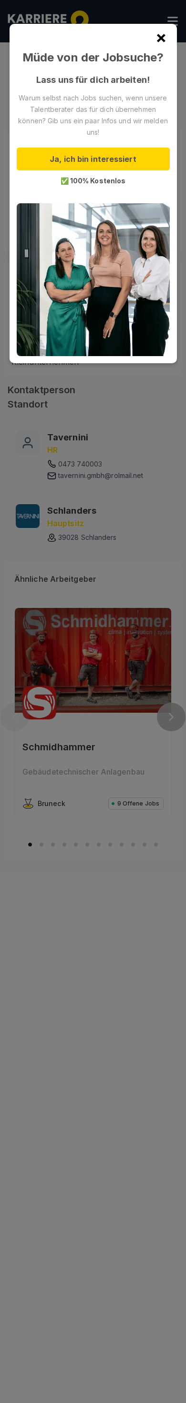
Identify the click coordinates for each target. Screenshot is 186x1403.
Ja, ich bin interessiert (93, 159)
